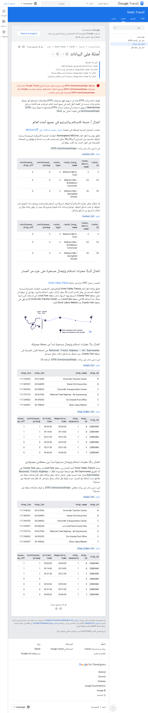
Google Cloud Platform (95, 686)
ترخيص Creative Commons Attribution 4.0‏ (62, 620)
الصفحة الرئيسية (94, 47)
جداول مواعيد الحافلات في (44, 129)
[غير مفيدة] (19, 47)
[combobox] (55, 3)
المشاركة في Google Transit (62, 649)
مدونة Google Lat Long (30, 653)
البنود (104, 707)
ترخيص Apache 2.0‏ (92, 623)
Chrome (102, 676)
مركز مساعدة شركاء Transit (95, 649)
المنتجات (82, 47)
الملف (91, 154)
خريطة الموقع (103, 3)
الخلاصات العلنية (100, 653)
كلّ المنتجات (101, 695)
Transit (134, 3)
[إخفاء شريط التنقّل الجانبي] (113, 708)
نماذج (123, 18)
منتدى (113, 18)
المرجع (133, 18)
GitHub (37, 649)
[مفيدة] (23, 47)
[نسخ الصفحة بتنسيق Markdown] (57, 54)
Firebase (102, 681)
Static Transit (136, 12)
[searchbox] (129, 27)
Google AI (101, 690)
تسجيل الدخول (9, 3)
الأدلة (143, 18)
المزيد (91, 3)
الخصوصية (95, 707)
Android (102, 672)
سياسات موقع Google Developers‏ (46, 623)
